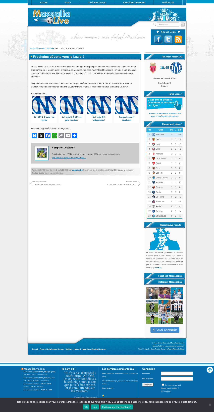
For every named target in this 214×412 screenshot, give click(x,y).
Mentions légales (90, 349)
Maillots (69, 349)
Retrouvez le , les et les (165, 114)
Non (95, 407)
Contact (102, 349)
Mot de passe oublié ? (170, 388)
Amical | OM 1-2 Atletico (33, 387)
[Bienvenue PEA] (177, 293)
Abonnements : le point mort (48, 184)
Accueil (35, 349)
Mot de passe (147, 378)
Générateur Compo (55, 349)
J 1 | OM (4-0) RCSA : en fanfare (36, 381)
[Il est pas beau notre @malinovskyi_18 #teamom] (152, 318)
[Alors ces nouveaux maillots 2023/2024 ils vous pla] (164, 306)
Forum (43, 349)
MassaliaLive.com (52, 17)
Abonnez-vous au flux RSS (178, 39)
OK (86, 407)
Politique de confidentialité (116, 407)
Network (77, 349)
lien (61, 172)
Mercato (121, 169)
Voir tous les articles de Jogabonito (69, 157)
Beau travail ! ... (108, 388)
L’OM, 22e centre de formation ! (121, 184)
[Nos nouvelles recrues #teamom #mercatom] (177, 306)
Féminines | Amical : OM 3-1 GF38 (37, 384)
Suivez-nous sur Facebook (158, 39)
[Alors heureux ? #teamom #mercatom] (164, 318)
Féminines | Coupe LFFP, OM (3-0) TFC (39, 378)
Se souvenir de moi (173, 385)
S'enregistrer (166, 391)
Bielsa (35, 172)
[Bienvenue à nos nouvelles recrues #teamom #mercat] (177, 318)
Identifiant (146, 373)
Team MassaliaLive (176, 349)
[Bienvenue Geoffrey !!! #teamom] (152, 306)
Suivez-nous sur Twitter (168, 39)
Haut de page (210, 369)
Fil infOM (112, 169)
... (105, 395)
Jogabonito (77, 169)
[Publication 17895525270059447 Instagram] (164, 293)
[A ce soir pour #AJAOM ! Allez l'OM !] (152, 293)
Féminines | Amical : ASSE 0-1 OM (38, 390)
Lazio (41, 172)
